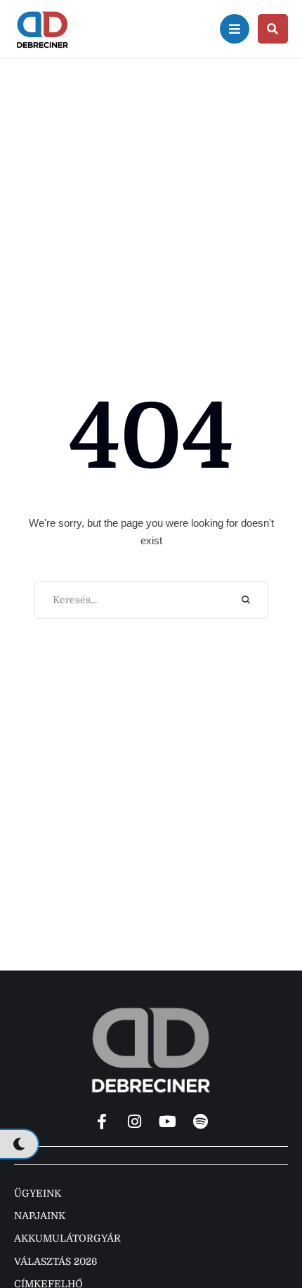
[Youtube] (168, 1121)
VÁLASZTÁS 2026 (55, 1261)
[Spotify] (201, 1121)
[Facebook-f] (102, 1121)
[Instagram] (135, 1121)
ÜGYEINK (37, 1193)
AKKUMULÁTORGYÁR (67, 1238)
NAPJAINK (39, 1215)
